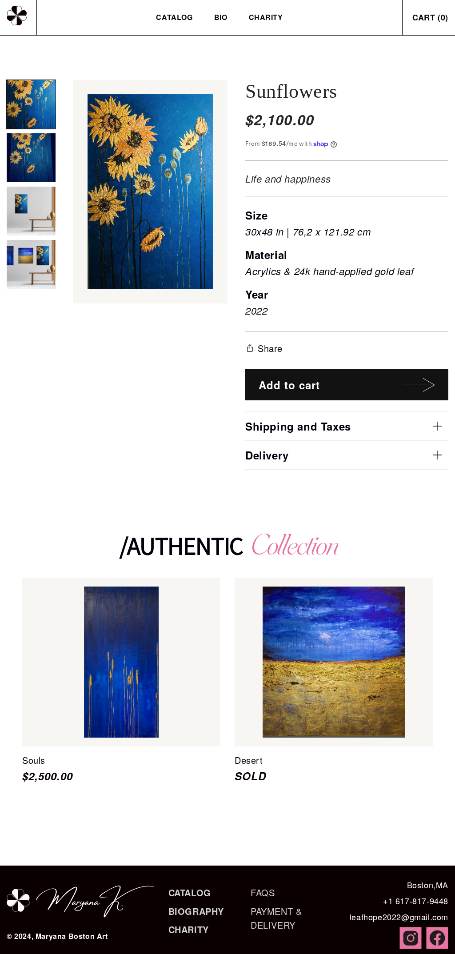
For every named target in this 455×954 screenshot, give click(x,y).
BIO (221, 17)
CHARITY (188, 929)
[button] (346, 426)
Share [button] (270, 348)
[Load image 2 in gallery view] (31, 157)
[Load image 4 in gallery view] (31, 264)
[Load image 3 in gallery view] (31, 211)
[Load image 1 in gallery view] (31, 104)
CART (430, 17)
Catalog (174, 17)
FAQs (263, 892)
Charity (266, 17)
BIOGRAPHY (196, 911)
